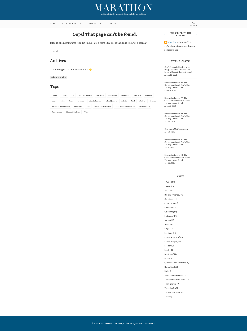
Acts (72, 95)
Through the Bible (73, 112)
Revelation (78, 106)
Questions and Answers (61, 106)
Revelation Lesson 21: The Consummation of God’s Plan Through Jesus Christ (177, 116)
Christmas (100, 95)
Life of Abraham (95, 101)
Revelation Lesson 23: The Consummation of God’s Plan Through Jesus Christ (177, 85)
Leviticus (81, 101)
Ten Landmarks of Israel (125, 106)
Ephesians (125, 95)
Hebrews (148, 95)
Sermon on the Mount (102, 106)
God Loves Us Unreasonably (176, 129)
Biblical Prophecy (85, 95)
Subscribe (171, 42)
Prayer (153, 101)
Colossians (112, 95)
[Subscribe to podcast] (165, 42)
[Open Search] (193, 24)
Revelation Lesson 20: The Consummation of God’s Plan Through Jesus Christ (177, 142)
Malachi (124, 101)
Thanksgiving (144, 106)
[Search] (70, 52)
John (62, 101)
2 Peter (64, 95)
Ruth (88, 106)
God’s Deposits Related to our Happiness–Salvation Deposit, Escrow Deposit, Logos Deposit (178, 69)
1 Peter (54, 95)
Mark (133, 101)
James (54, 101)
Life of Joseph (111, 101)
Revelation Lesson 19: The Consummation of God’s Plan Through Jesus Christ (177, 157)
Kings (71, 101)
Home (53, 24)
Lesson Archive (94, 24)
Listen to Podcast (71, 24)
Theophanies (57, 112)
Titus (86, 112)
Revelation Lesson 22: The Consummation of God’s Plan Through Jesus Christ (177, 100)
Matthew (142, 101)
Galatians (137, 95)
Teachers (112, 24)
